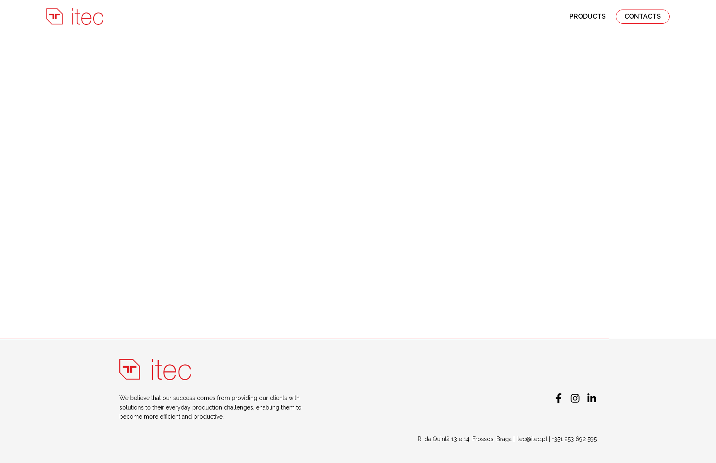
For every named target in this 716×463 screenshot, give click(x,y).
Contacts (642, 16)
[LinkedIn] (592, 398)
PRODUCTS (587, 16)
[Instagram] (575, 398)
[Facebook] (559, 398)
